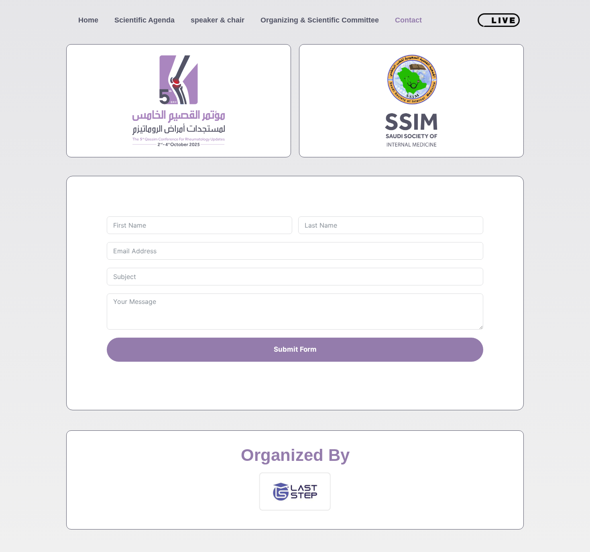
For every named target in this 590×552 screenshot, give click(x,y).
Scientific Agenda (144, 20)
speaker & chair (217, 20)
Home (88, 20)
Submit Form (295, 349)
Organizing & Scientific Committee (319, 20)
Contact (408, 20)
